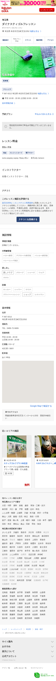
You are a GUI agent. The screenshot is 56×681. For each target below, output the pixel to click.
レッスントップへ (47, 10)
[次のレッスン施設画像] (53, 462)
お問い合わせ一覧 (20, 668)
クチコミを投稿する (28, 219)
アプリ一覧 (6, 668)
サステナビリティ (37, 668)
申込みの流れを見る (43, 114)
